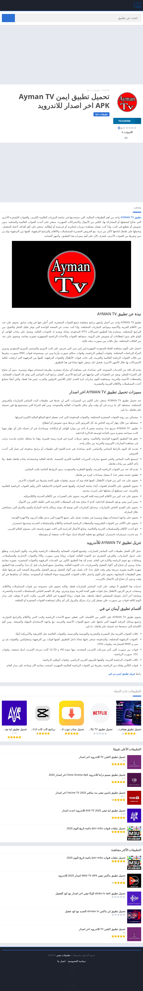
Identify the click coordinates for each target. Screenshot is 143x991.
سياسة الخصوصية (77, 961)
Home (106, 90)
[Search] (8, 18)
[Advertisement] (71, 55)
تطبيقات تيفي (63, 955)
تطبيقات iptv (93, 90)
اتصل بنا (61, 961)
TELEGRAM (124, 121)
